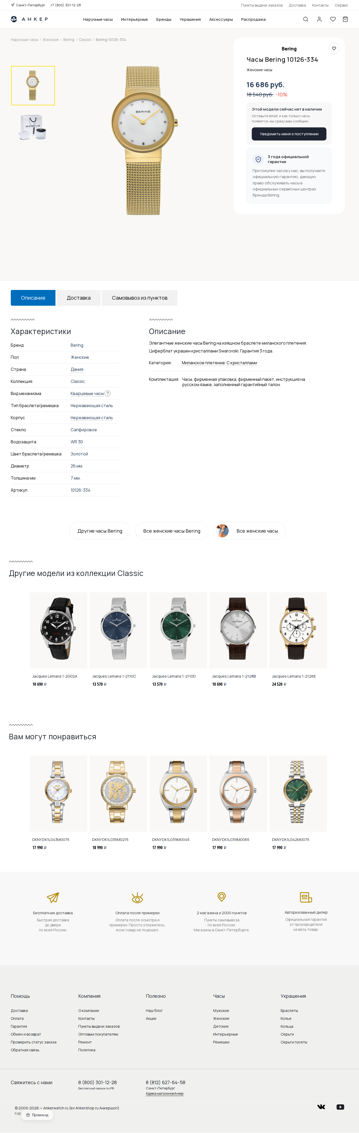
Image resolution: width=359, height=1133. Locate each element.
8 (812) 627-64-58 (165, 1082)
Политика (86, 1049)
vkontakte (321, 1105)
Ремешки (221, 1042)
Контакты (320, 5)
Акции (151, 1018)
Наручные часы (98, 19)
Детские (221, 1026)
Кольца (287, 1026)
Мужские (221, 1010)
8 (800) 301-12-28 (97, 1082)
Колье (286, 1018)
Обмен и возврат (26, 1034)
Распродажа (253, 19)
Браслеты (289, 1010)
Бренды (163, 19)
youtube (340, 1105)
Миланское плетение (203, 363)
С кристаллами (242, 363)
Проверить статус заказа (34, 1042)
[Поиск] (305, 19)
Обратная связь (25, 1049)
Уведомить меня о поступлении (289, 133)
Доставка (297, 5)
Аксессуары (221, 19)
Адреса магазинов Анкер (164, 1093)
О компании (88, 1010)
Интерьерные (134, 19)
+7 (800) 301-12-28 (65, 5)
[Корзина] (345, 19)
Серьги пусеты (294, 1042)
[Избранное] (333, 19)
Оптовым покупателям (98, 1034)
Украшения (190, 19)
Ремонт (85, 1042)
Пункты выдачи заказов (262, 5)
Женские (221, 1018)
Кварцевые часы (87, 393)
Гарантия (19, 1026)
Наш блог (154, 1010)
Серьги (287, 1034)
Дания (77, 369)
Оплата (17, 1018)
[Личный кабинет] (319, 19)
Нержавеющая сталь (92, 417)
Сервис (341, 5)
